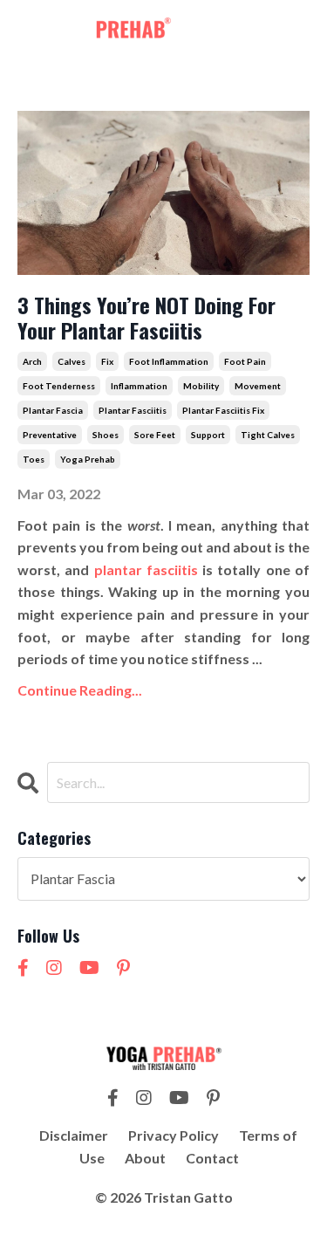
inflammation (139, 386)
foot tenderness (59, 386)
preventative (50, 434)
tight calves (268, 434)
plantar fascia (53, 410)
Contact (212, 1157)
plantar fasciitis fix (223, 410)
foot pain (245, 361)
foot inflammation (168, 361)
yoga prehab (87, 459)
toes (33, 459)
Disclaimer (73, 1135)
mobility (201, 386)
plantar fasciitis (133, 410)
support (208, 434)
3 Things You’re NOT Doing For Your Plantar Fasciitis (146, 317)
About (145, 1157)
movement (258, 386)
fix (107, 361)
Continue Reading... (79, 690)
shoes (105, 434)
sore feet (154, 434)
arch (32, 361)
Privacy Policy (173, 1135)
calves (71, 361)
